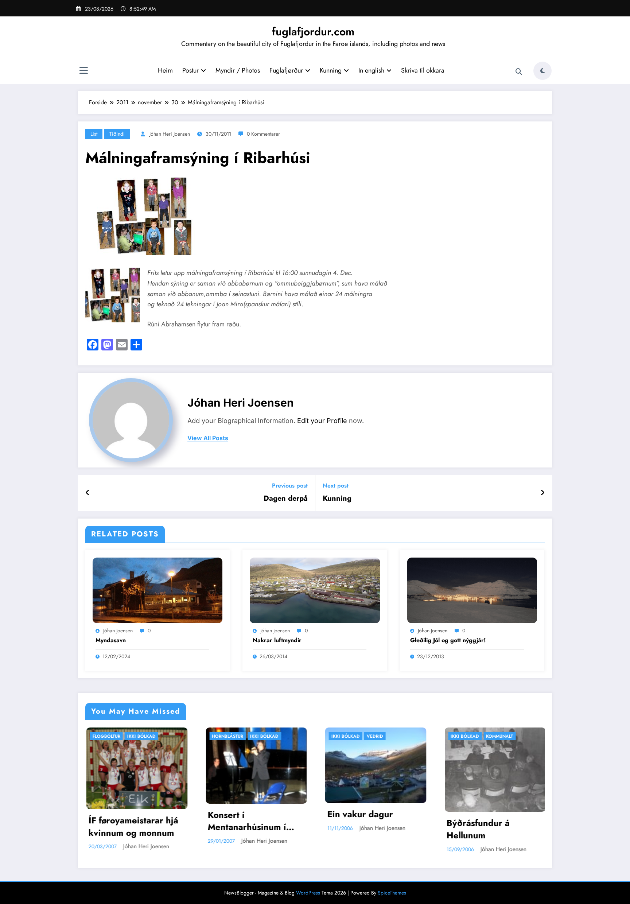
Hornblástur (114, 736)
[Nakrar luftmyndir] (315, 589)
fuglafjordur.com (313, 31)
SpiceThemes (392, 892)
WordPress (308, 892)
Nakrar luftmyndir (277, 640)
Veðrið (261, 736)
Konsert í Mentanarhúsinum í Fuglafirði (133, 821)
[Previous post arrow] (87, 493)
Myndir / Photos (237, 70)
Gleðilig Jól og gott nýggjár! (448, 640)
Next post (336, 485)
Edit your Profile (322, 420)
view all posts (207, 438)
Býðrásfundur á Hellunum (364, 829)
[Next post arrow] (542, 493)
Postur (190, 70)
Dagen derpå (286, 498)
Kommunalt (386, 736)
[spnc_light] (542, 71)
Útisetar (502, 736)
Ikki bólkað (151, 736)
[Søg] (519, 72)
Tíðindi (117, 133)
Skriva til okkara (422, 70)
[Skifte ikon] (83, 71)
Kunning (331, 70)
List (93, 133)
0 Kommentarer (263, 133)
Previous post (290, 485)
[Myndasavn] (157, 589)
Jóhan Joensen (118, 630)
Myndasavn (111, 640)
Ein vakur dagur (247, 814)
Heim (165, 70)
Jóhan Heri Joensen (169, 133)
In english (371, 70)
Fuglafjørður (286, 70)
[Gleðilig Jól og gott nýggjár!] (472, 589)
